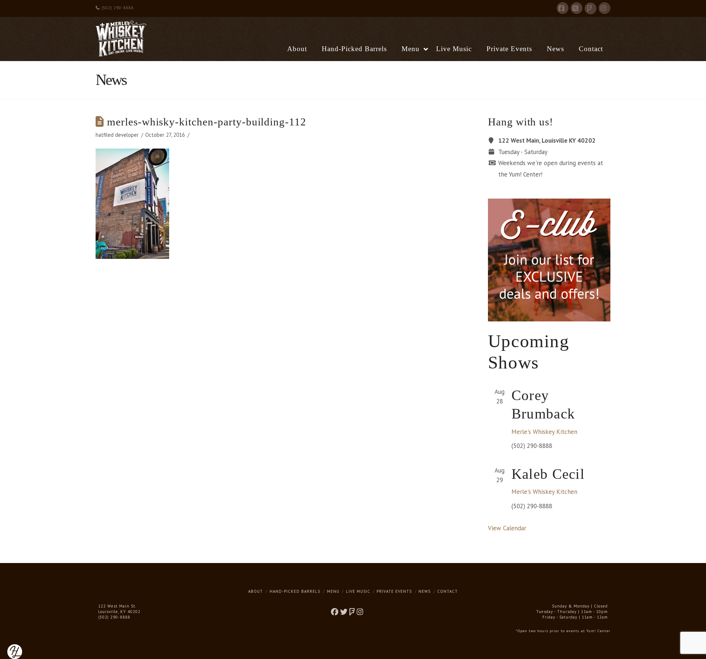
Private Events (394, 591)
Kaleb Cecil (548, 474)
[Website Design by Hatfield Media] (14, 650)
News (424, 591)
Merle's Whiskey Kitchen (544, 432)
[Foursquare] (590, 8)
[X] (576, 8)
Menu (333, 591)
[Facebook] (562, 8)
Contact (447, 591)
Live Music (358, 591)
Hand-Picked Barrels (295, 591)
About (255, 591)
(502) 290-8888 (116, 7)
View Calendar (507, 528)
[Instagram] (604, 8)
